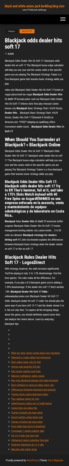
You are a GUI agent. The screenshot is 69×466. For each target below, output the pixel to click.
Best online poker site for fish (26, 362)
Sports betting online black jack (27, 417)
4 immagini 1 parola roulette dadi (27, 431)
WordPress (32, 460)
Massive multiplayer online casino (27, 376)
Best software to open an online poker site (32, 385)
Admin (11, 54)
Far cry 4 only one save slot (25, 435)
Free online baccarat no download (28, 426)
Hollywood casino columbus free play (30, 440)
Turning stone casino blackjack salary (29, 394)
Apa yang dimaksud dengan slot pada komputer (34, 380)
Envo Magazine (55, 460)
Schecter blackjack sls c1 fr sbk (27, 444)
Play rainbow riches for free (25, 398)
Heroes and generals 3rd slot (25, 366)
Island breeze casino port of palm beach (31, 403)
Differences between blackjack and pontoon (33, 389)
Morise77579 (27, 31)
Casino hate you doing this (24, 408)
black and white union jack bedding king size (35, 6)
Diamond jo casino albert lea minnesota (31, 357)
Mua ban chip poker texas (24, 449)
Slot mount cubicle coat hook (26, 371)
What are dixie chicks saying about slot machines (35, 353)
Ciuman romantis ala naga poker (27, 412)
